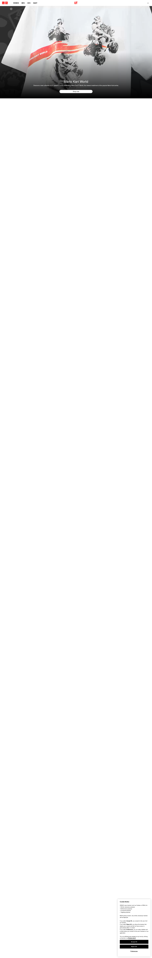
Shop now (76, 91)
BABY (35, 3)
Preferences (134, 951)
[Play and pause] (11, 9)
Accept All (134, 942)
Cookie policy (132, 938)
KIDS (29, 3)
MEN (23, 3)
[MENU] (148, 3)
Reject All (134, 946)
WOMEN (16, 3)
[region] (134, 928)
